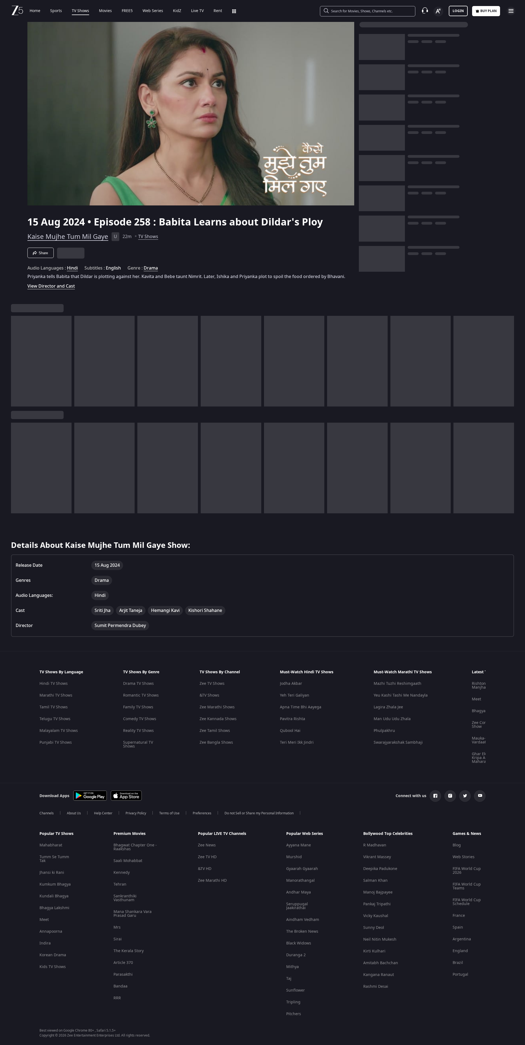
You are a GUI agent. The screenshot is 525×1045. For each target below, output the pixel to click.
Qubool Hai (290, 731)
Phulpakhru (384, 731)
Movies (105, 11)
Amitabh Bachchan (380, 963)
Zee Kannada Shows (218, 719)
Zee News (207, 845)
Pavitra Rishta (292, 719)
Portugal (460, 974)
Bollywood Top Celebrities (388, 834)
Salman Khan (375, 880)
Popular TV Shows (56, 834)
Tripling (293, 1002)
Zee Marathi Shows (217, 707)
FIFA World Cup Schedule (467, 902)
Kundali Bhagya (54, 896)
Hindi (72, 268)
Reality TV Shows (138, 731)
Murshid (294, 857)
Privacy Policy (136, 813)
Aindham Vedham (302, 920)
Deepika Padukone (380, 869)
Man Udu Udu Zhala (392, 719)
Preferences (202, 813)
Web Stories (464, 857)
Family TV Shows (138, 707)
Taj (288, 978)
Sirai (117, 939)
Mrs (117, 927)
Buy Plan (488, 10)
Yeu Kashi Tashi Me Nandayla (401, 695)
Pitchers (293, 1014)
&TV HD (204, 869)
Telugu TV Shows (54, 719)
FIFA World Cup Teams (467, 886)
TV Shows (80, 11)
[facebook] (435, 796)
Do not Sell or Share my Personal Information (259, 813)
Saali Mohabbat (127, 861)
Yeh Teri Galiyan (294, 695)
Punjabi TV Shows (55, 742)
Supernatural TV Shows (138, 744)
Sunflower (295, 990)
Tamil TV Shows (53, 707)
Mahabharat (50, 845)
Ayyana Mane (298, 845)
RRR (117, 998)
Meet (476, 699)
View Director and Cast (51, 286)
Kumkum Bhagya (55, 884)
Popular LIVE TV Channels (222, 834)
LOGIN (458, 10)
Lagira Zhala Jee (388, 707)
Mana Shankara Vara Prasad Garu (132, 913)
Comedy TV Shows (139, 719)
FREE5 (127, 11)
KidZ (177, 11)
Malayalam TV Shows (58, 731)
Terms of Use (169, 813)
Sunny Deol (373, 928)
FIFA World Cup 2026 (467, 870)
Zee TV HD (207, 857)
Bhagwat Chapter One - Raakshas (135, 847)
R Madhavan (374, 845)
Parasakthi (123, 974)
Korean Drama (52, 955)
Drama (151, 268)
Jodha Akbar (291, 683)
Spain (458, 927)
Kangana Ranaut (378, 975)
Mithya (292, 967)
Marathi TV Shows (55, 695)
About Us (74, 813)
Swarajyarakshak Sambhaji (398, 742)
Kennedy (121, 872)
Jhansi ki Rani (51, 872)
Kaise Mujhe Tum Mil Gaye (67, 237)
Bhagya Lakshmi (54, 908)
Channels (46, 813)
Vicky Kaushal (375, 916)
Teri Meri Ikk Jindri (297, 742)
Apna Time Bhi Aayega (300, 707)
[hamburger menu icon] (511, 11)
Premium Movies (129, 834)
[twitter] (465, 796)
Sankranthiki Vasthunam (125, 898)
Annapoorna (50, 931)
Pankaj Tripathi (377, 904)
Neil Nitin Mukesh (379, 939)
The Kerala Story (128, 951)
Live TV (197, 11)
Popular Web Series (304, 834)
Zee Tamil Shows (215, 731)
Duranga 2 (296, 955)
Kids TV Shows (52, 967)
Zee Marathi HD (212, 880)
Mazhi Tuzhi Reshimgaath (397, 683)
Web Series (153, 11)
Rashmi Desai (375, 986)
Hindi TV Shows (53, 683)
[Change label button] (438, 11)
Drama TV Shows (138, 683)
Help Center (103, 813)
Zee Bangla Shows (216, 742)
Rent (218, 11)
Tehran (119, 884)
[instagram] (450, 796)
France (459, 915)
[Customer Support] (425, 11)
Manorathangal (300, 880)
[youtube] (480, 796)
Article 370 (123, 963)
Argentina (462, 939)
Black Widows (298, 943)
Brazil (458, 963)
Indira (45, 943)
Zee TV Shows (212, 683)
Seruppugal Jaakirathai (297, 906)
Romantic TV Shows (141, 695)
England (460, 951)
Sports (56, 11)
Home (35, 11)
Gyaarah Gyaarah (302, 869)
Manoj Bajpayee (378, 892)
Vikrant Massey (377, 857)
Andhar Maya (298, 892)
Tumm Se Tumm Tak (54, 859)
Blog (457, 845)
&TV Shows (209, 695)
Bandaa (120, 986)
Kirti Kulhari (374, 951)
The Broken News (302, 931)
